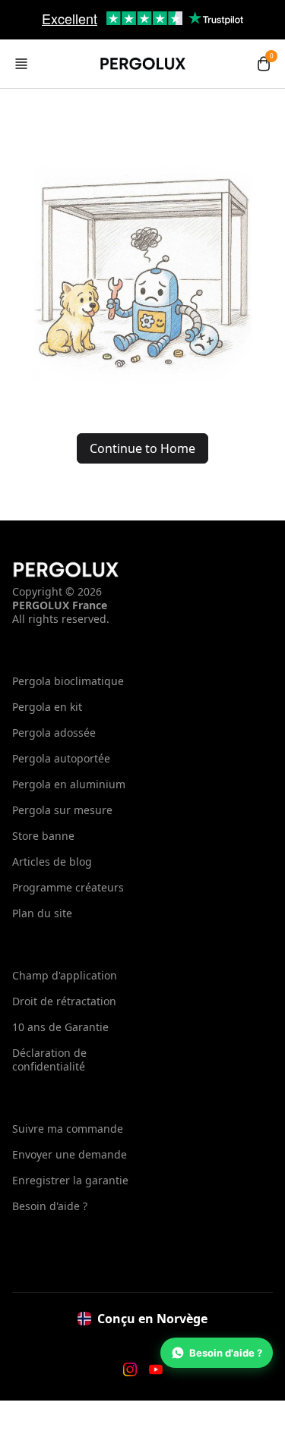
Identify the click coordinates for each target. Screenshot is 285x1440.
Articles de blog (52, 861)
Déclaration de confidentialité (49, 1059)
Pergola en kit (47, 707)
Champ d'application (64, 975)
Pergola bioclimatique (68, 681)
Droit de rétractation (64, 1001)
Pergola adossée (54, 732)
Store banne (43, 835)
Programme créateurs (68, 887)
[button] (21, 64)
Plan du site (42, 913)
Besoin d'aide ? (49, 1206)
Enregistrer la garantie (70, 1180)
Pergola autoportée (61, 758)
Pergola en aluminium (68, 784)
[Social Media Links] (130, 1369)
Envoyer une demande (69, 1154)
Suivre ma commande (67, 1128)
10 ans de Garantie (60, 1027)
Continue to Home (142, 448)
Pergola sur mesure (62, 810)
